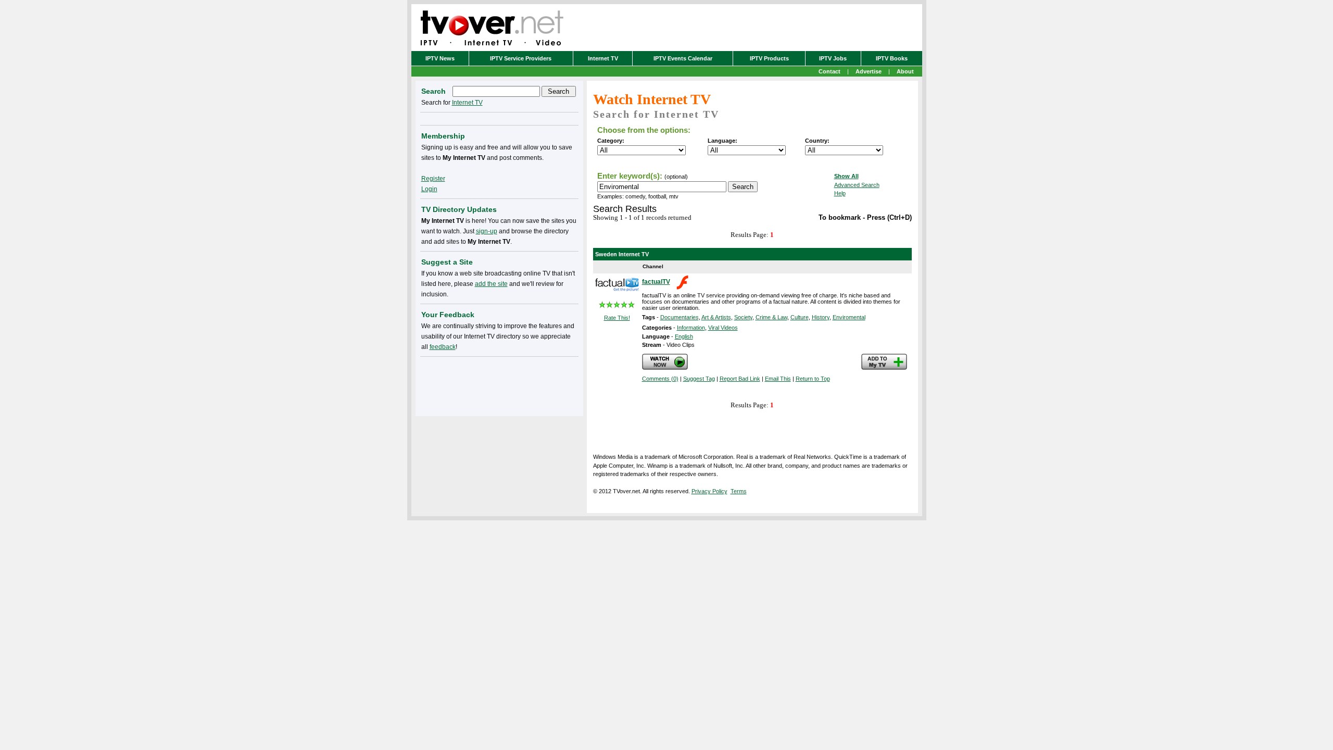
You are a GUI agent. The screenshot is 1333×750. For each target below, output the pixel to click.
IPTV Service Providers (520, 58)
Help (840, 193)
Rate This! (617, 318)
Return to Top (813, 379)
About (905, 71)
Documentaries (679, 317)
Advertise (869, 71)
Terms (739, 491)
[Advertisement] (499, 384)
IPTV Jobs (833, 58)
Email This (778, 379)
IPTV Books (892, 58)
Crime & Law (771, 317)
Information (691, 327)
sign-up (486, 231)
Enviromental (849, 317)
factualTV (656, 281)
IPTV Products (769, 58)
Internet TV (603, 58)
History (820, 317)
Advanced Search (856, 185)
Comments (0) (660, 379)
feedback (443, 347)
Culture (799, 317)
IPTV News (440, 58)
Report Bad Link (740, 379)
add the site (491, 284)
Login (429, 189)
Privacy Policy (709, 491)
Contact (829, 71)
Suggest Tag (699, 379)
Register (433, 178)
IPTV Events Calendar (682, 58)
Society (743, 317)
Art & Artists (716, 317)
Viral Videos (723, 327)
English (684, 336)
